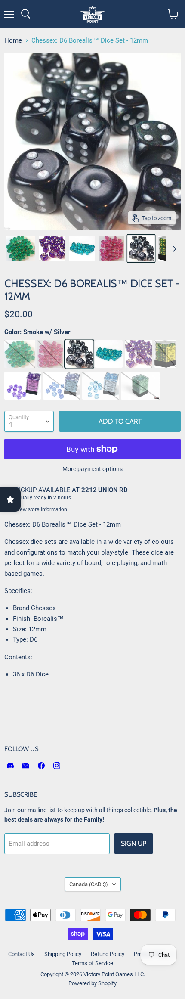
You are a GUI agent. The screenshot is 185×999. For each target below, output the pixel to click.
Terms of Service (92, 963)
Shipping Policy (62, 954)
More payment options (92, 468)
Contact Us (21, 954)
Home (13, 40)
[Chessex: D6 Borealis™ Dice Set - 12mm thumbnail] (20, 248)
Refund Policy (107, 954)
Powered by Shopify (92, 983)
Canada (88, 884)
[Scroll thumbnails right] (173, 249)
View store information (41, 509)
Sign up (133, 843)
